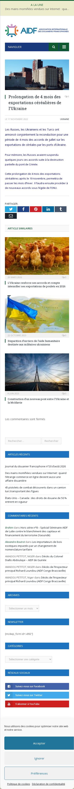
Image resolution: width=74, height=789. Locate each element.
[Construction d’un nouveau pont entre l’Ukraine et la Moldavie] (37, 374)
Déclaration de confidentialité (48, 784)
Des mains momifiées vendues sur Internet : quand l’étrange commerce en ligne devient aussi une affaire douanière (38, 9)
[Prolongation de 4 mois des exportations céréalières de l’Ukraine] (37, 75)
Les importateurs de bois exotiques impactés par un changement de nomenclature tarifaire (33, 545)
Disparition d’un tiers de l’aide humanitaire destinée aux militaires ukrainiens (34, 342)
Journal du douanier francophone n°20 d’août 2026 (35, 466)
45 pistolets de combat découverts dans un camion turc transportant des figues (35, 489)
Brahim (9, 527)
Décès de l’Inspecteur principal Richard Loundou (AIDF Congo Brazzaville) (36, 569)
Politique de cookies (18, 784)
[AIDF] (37, 30)
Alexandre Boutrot (15, 542)
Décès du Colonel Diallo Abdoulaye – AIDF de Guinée (34, 558)
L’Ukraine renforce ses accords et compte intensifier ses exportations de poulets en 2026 (37, 284)
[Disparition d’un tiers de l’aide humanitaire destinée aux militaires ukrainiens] (37, 316)
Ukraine (64, 119)
